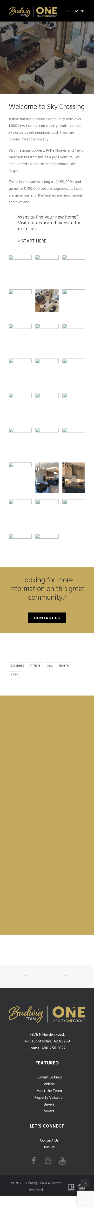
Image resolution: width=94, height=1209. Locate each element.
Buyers (49, 1104)
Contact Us (49, 1140)
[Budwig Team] (33, 11)
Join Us (49, 1147)
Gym (50, 666)
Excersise (17, 666)
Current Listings (49, 1077)
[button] (75, 18)
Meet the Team (49, 1091)
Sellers (49, 1111)
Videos (49, 1084)
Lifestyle (63, 73)
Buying (51, 73)
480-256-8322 (53, 1048)
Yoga (14, 675)
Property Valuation (49, 1098)
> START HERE (32, 241)
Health (64, 666)
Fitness (35, 666)
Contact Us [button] (47, 617)
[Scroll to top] (85, 1183)
